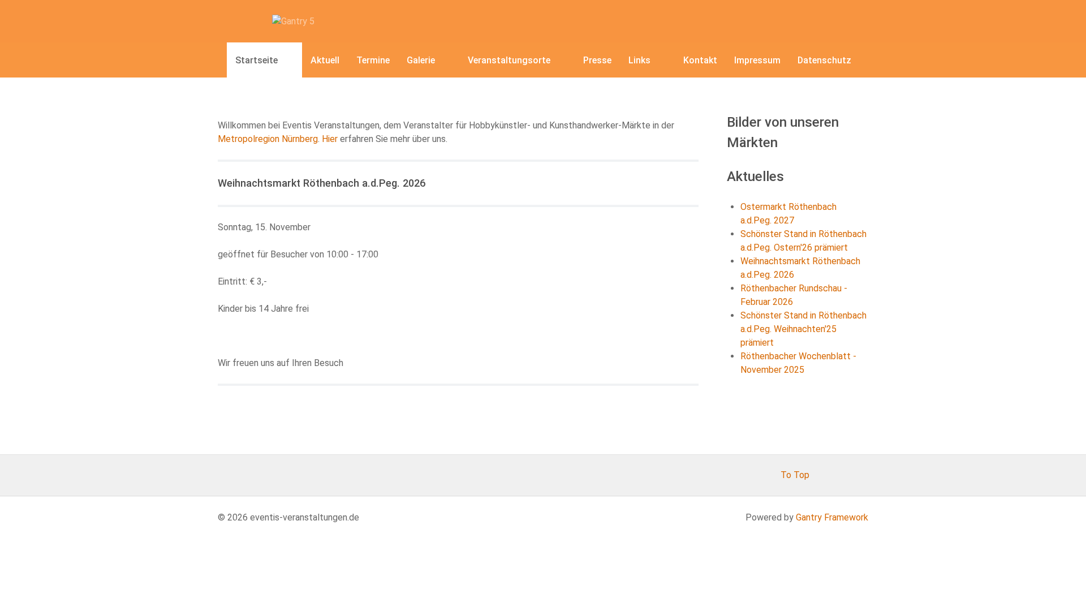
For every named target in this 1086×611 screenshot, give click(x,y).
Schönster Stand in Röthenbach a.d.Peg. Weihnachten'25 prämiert (803, 329)
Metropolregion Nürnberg (268, 139)
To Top (795, 475)
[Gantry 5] (293, 20)
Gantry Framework (832, 517)
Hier (331, 139)
